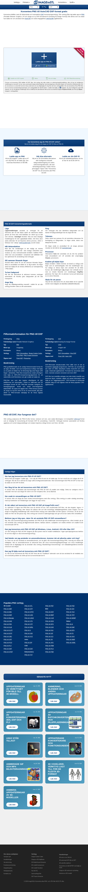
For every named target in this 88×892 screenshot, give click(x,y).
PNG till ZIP (28, 642)
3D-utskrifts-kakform (65, 863)
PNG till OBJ (8, 636)
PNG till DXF (28, 649)
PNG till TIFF (70, 615)
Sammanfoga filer (36, 873)
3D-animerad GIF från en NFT (67, 860)
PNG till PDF (49, 606)
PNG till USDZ (29, 618)
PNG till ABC (8, 612)
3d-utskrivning (8, 862)
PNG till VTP (28, 624)
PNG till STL (28, 606)
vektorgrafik (50, 18)
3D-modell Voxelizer (37, 868)
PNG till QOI (70, 609)
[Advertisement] (23, 33)
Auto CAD (68, 356)
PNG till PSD (70, 606)
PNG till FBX (8, 624)
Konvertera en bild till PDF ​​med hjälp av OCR (70, 866)
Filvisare (26, 2)
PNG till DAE (8, 621)
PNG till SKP (8, 649)
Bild (17, 345)
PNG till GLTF (8, 630)
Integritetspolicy (8, 868)
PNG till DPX (49, 624)
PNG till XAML (70, 642)
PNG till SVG (70, 636)
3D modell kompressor (37, 865)
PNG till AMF (8, 615)
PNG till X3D (28, 633)
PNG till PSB (49, 652)
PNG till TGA (70, 612)
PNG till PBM (49, 646)
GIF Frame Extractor (37, 876)
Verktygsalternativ (25, 243)
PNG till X (27, 630)
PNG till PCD (8, 642)
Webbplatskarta (8, 870)
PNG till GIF (49, 633)
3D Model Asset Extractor (38, 862)
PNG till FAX (49, 630)
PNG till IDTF (8, 633)
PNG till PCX (49, 649)
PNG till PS (69, 633)
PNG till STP (28, 609)
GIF (41, 380)
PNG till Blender (9, 618)
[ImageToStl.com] (44, 2)
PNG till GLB (8, 627)
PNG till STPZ (29, 612)
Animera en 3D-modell (65, 873)
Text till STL (34, 870)
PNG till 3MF (8, 609)
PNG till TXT (28, 655)
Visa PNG (19, 355)
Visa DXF (73, 353)
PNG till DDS (49, 621)
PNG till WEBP (71, 618)
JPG (38, 390)
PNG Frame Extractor (31, 355)
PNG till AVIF (49, 612)
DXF (42, 14)
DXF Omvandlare (63, 353)
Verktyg (16, 2)
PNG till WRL (28, 627)
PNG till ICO (49, 636)
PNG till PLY (8, 646)
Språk (72, 2)
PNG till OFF (8, 639)
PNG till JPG (49, 642)
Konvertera (62, 2)
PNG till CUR (49, 618)
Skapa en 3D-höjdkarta (37, 859)
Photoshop (27, 358)
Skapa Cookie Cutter (35, 353)
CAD (59, 345)
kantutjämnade (66, 248)
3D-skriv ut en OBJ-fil (65, 857)
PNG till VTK (28, 621)
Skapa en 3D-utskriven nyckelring (68, 870)
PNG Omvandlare (22, 353)
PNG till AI (69, 624)
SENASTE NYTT (44, 677)
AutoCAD (28, 18)
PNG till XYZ (28, 636)
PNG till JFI (49, 639)
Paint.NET (19, 358)
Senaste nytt (7, 856)
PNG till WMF (70, 639)
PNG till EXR (49, 627)
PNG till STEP (8, 652)
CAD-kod (77, 419)
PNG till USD (28, 615)
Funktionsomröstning (9, 865)
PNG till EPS (70, 630)
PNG (82, 14)
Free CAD (61, 356)
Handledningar (8, 859)
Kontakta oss (7, 873)
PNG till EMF (70, 627)
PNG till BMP (49, 615)
